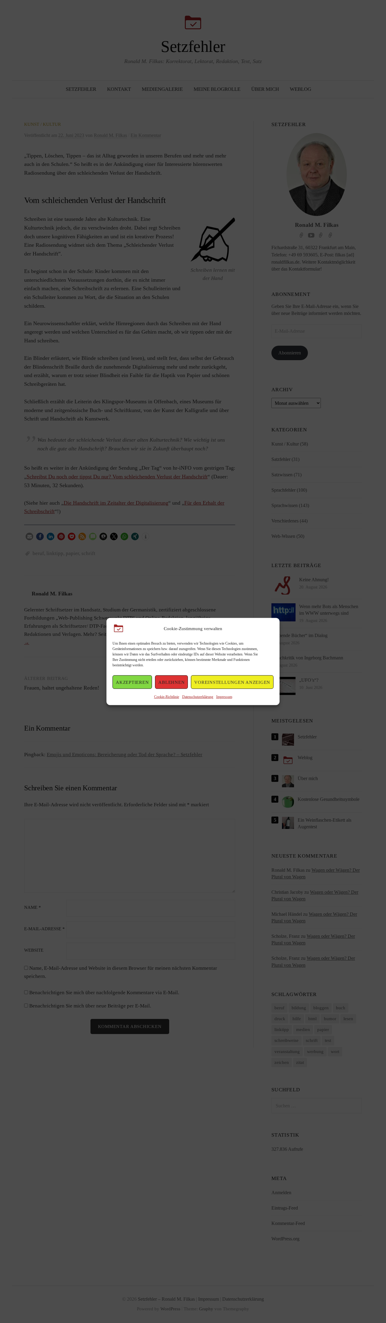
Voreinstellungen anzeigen (232, 682)
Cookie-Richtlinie (166, 697)
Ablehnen (171, 682)
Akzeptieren (132, 682)
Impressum (224, 697)
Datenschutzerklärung (197, 697)
